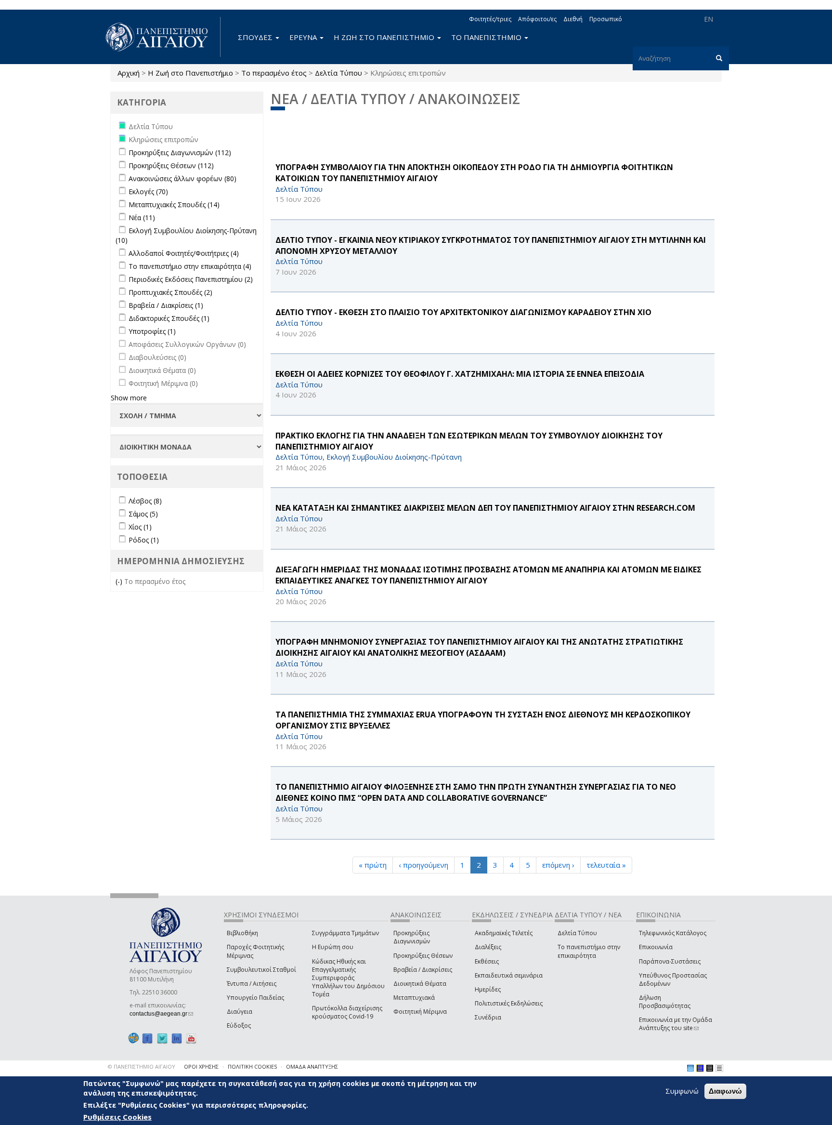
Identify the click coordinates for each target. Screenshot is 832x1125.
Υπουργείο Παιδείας (255, 997)
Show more (129, 397)
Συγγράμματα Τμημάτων (345, 933)
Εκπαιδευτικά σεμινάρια (509, 975)
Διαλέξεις (488, 947)
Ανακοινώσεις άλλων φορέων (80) (182, 178)
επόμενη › (558, 865)
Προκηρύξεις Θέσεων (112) (171, 165)
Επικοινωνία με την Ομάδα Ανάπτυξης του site (675, 1024)
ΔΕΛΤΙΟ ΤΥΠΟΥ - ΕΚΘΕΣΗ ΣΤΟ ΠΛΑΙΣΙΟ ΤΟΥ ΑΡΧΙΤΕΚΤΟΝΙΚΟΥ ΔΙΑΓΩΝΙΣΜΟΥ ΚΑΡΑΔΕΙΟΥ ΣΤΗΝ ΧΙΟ (463, 312)
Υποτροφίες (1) (152, 331)
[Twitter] (162, 1038)
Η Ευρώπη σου (332, 947)
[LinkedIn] (176, 1038)
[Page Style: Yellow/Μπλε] (700, 1068)
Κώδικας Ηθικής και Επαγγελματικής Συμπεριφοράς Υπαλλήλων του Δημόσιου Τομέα (348, 978)
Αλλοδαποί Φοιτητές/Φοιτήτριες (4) (184, 253)
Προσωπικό (605, 19)
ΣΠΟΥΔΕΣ (256, 37)
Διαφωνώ (725, 1091)
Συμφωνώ (682, 1091)
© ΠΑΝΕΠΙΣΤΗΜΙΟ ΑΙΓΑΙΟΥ (141, 1066)
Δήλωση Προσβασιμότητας (664, 1001)
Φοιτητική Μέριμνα (420, 1011)
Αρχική (128, 73)
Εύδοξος (239, 1025)
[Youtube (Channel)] (191, 1038)
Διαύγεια (239, 1011)
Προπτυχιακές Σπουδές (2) (170, 292)
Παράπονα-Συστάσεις (670, 961)
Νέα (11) (142, 217)
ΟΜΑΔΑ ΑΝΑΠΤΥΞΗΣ (312, 1066)
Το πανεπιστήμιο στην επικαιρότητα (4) (190, 266)
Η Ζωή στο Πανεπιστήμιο (190, 73)
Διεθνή (573, 19)
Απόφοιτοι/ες (537, 19)
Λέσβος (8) (145, 500)
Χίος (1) (140, 526)
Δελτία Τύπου (338, 73)
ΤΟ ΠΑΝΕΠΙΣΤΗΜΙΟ (487, 37)
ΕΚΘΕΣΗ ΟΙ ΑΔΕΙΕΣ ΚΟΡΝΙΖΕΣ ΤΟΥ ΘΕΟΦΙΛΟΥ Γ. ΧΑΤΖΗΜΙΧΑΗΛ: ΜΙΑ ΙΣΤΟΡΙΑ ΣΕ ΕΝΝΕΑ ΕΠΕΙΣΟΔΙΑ (459, 374)
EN (708, 19)
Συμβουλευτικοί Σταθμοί (261, 970)
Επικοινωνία (656, 947)
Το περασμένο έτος (274, 73)
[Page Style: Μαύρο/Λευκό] (719, 1068)
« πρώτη (373, 865)
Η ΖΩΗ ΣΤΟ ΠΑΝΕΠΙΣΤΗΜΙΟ (385, 37)
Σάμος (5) (143, 513)
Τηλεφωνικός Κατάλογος (672, 933)
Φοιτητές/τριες (490, 19)
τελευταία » (606, 865)
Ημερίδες (488, 989)
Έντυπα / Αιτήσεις (251, 983)
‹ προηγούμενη (423, 865)
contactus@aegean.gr (161, 1013)
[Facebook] (147, 1038)
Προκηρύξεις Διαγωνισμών (411, 937)
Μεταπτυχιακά (414, 997)
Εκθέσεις (487, 961)
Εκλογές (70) (148, 191)
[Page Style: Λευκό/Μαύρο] (710, 1068)
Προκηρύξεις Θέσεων (423, 956)
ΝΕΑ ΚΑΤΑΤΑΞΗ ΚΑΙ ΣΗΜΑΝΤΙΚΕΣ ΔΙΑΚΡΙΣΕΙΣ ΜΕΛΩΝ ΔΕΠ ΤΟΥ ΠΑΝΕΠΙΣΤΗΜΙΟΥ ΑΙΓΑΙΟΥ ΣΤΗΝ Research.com (485, 508)
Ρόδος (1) (144, 539)
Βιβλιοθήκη (242, 933)
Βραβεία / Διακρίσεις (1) (166, 305)
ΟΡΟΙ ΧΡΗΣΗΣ (201, 1066)
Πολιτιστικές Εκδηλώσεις (509, 1003)
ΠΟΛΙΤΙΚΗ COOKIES (252, 1066)
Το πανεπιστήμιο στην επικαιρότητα (589, 951)
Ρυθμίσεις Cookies (117, 1117)
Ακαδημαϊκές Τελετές (504, 933)
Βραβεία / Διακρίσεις (422, 970)
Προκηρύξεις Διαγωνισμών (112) (180, 152)
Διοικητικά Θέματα (419, 983)
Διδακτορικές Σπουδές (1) (169, 318)
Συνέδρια (488, 1017)
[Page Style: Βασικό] (690, 1068)
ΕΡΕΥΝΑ (304, 37)
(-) (120, 581)
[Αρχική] (162, 37)
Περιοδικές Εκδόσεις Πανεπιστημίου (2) (191, 279)
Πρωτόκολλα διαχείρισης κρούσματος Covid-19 (347, 1012)
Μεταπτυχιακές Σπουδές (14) (174, 204)
